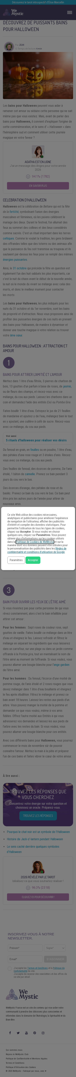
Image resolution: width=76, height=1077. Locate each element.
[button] (16, 560)
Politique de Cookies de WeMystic (35, 542)
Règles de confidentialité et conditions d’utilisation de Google (36, 550)
